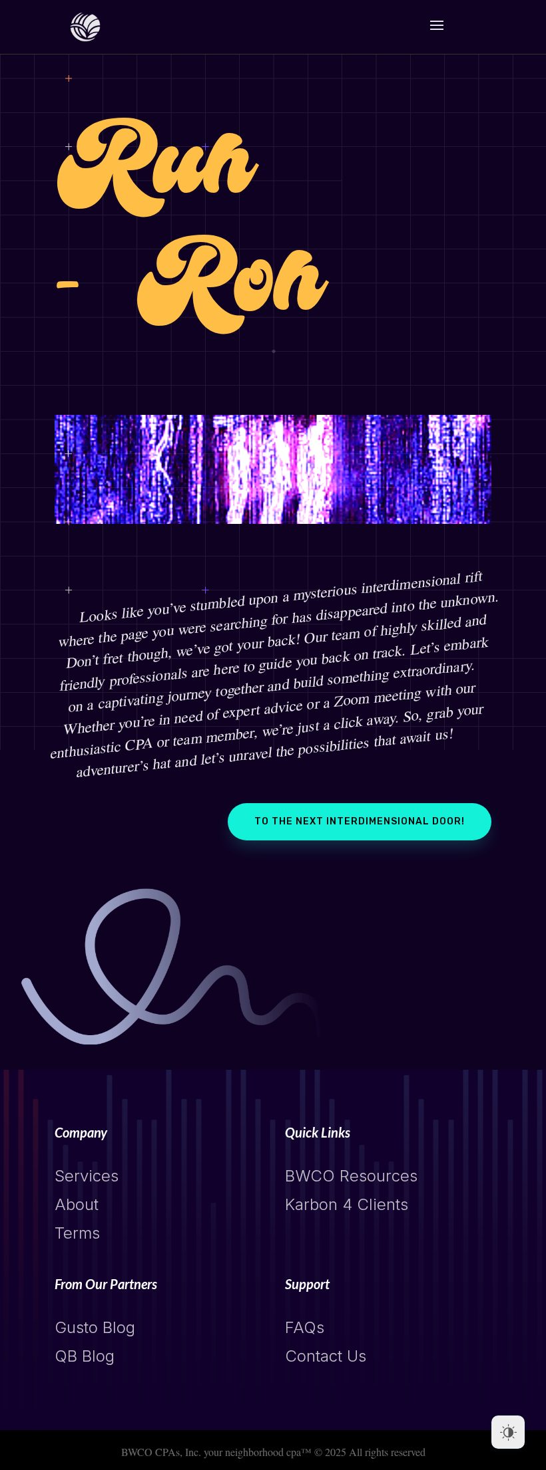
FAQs (304, 1327)
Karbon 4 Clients (346, 1204)
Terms (77, 1233)
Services (87, 1175)
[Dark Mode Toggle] (508, 1432)
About (77, 1204)
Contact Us (325, 1356)
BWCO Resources (351, 1175)
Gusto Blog (95, 1327)
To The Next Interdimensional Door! (359, 821)
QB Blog (85, 1356)
